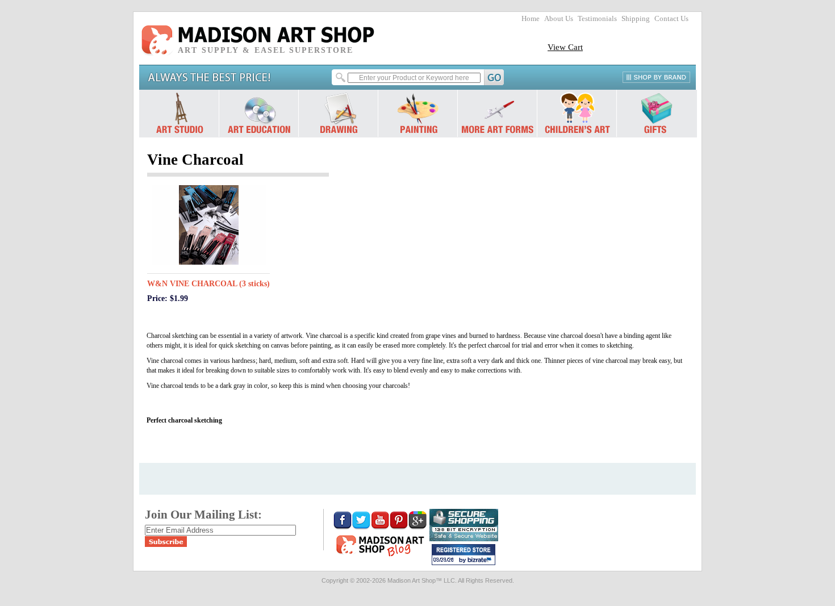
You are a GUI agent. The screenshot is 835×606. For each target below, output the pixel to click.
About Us (558, 19)
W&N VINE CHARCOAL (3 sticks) (208, 283)
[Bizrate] (481, 560)
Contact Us (671, 19)
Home (530, 19)
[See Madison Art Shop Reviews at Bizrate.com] (463, 554)
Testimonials (597, 19)
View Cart (565, 47)
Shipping (635, 19)
